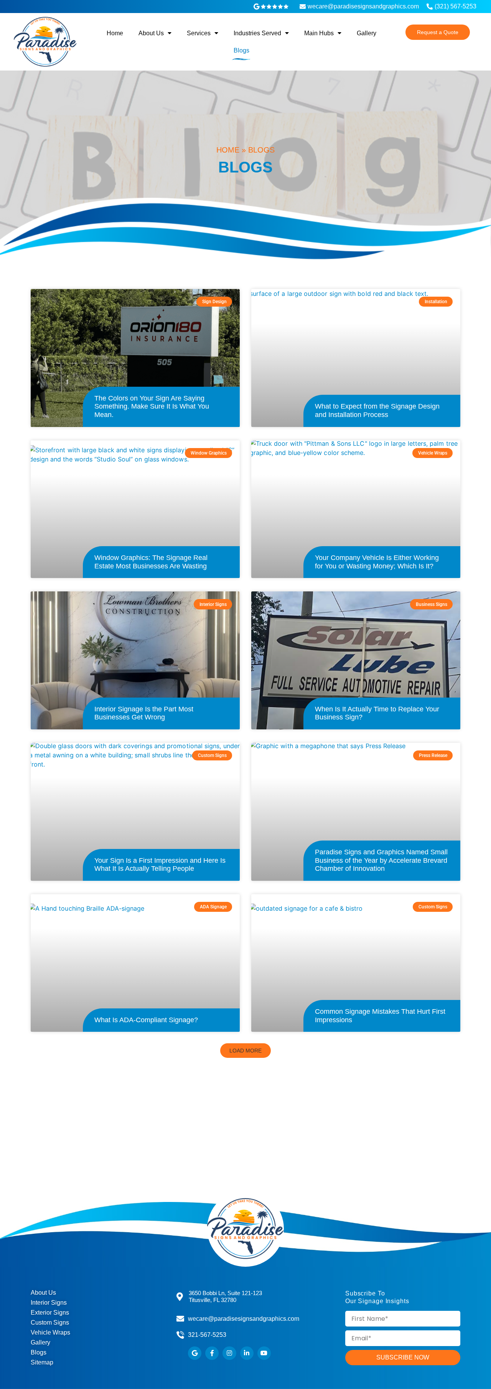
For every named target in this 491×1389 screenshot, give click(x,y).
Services (199, 33)
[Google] (194, 1353)
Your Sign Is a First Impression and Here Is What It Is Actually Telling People (160, 865)
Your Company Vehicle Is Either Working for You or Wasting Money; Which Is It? (377, 562)
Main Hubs (319, 33)
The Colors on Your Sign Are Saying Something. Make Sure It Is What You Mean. (151, 406)
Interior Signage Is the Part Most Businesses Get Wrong (143, 713)
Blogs (241, 50)
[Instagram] (229, 1353)
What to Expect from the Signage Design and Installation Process (377, 410)
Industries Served (257, 33)
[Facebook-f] (212, 1353)
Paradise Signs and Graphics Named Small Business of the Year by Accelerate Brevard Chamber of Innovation (381, 860)
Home (115, 33)
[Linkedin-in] (247, 1353)
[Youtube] (264, 1353)
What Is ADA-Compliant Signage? (146, 1020)
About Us (151, 33)
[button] (245, 1050)
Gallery (366, 33)
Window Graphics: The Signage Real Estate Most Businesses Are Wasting (151, 562)
